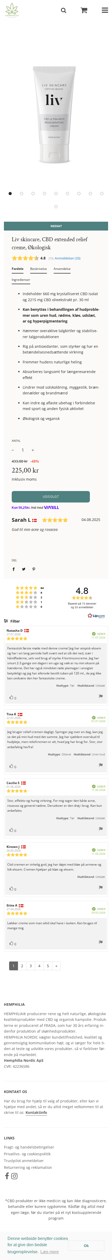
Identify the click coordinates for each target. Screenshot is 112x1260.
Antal (16, 441)
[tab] (17, 270)
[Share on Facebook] (15, 569)
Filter (14, 621)
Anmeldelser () (67, 258)
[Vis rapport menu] (101, 697)
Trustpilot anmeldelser (24, 1160)
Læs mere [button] (49, 1252)
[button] (10, 193)
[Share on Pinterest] (34, 569)
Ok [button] (86, 1246)
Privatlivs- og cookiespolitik (27, 1153)
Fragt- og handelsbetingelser (29, 1147)
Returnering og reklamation (28, 1167)
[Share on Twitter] (23, 569)
